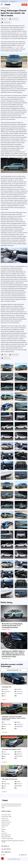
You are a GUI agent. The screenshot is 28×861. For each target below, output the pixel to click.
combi (20, 33)
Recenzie (3, 829)
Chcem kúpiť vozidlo (6, 814)
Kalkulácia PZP (4, 825)
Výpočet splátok (5, 820)
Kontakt (24, 4)
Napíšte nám (24, 854)
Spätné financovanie (6, 822)
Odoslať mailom (14, 18)
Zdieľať (5, 18)
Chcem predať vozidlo (6, 816)
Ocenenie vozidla (5, 824)
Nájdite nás (6, 846)
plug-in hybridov (16, 47)
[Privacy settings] (2, 858)
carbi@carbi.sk (14, 1)
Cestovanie (4, 833)
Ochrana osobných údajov (7, 838)
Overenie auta (4, 818)
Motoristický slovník (5, 835)
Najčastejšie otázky (5, 836)
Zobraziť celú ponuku (13, 670)
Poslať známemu (6, 22)
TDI (6, 97)
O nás (2, 827)
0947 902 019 (5, 1)
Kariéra (2, 831)
